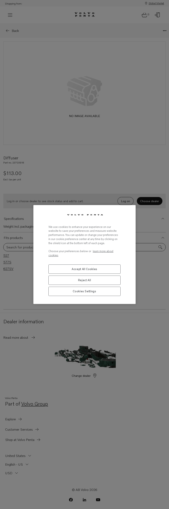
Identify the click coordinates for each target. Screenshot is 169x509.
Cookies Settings (84, 291)
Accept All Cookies (84, 269)
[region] (84, 254)
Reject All (84, 280)
